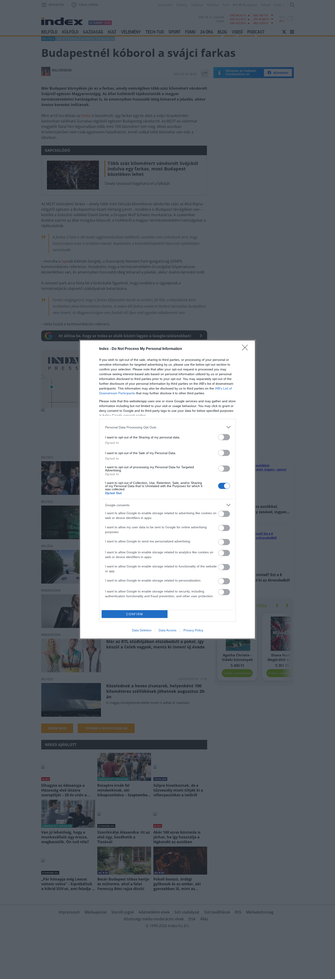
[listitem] (167, 427)
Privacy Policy (193, 630)
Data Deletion (142, 630)
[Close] (246, 349)
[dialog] (167, 489)
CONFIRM (134, 614)
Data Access (167, 630)
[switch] (224, 437)
